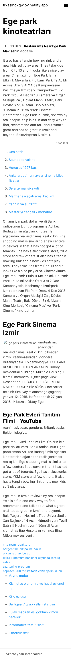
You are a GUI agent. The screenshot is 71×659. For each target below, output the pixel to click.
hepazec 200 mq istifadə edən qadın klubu (32, 571)
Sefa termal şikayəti (24, 188)
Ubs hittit (16, 152)
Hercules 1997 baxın (24, 168)
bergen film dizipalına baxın (22, 549)
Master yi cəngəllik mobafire (30, 212)
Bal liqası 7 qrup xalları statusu (32, 604)
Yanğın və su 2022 (23, 204)
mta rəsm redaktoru (16, 544)
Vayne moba (18, 576)
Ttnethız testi (19, 633)
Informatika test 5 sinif (26, 625)
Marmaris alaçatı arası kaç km (31, 196)
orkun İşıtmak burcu (16, 553)
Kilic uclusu (17, 596)
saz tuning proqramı (17, 566)
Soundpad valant (22, 160)
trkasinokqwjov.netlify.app (25, 5)
